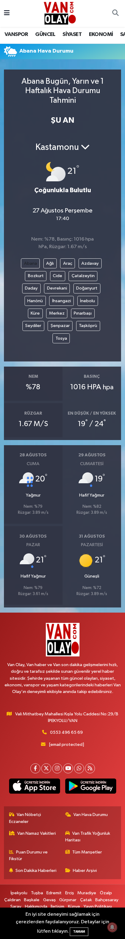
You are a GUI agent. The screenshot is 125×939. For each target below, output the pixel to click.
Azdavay (90, 263)
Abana (30, 263)
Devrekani (57, 288)
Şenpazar (60, 325)
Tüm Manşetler (87, 852)
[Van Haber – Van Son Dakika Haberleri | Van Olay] (59, 13)
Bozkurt (36, 276)
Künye (74, 906)
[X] (46, 768)
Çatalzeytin (83, 276)
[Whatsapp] (79, 768)
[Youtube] (68, 768)
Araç (67, 263)
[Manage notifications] (112, 927)
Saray (15, 906)
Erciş (69, 893)
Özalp (106, 893)
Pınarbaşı (83, 313)
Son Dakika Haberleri (35, 870)
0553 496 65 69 (66, 732)
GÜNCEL (45, 34)
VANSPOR (16, 34)
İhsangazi (61, 301)
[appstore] (34, 787)
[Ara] (115, 14)
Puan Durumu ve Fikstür (28, 855)
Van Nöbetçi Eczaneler (25, 818)
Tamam (79, 931)
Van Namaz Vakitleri (36, 833)
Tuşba (37, 893)
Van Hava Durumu (90, 814)
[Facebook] (35, 768)
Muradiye (86, 893)
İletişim (57, 906)
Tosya (61, 338)
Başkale (31, 900)
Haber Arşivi (85, 870)
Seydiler (33, 325)
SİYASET (72, 34)
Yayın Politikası (97, 906)
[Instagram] (57, 768)
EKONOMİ (101, 34)
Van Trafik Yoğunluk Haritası (87, 836)
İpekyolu (19, 893)
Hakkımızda (36, 906)
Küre (35, 313)
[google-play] (90, 787)
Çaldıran (12, 900)
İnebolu (87, 301)
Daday (31, 288)
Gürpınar (67, 900)
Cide (57, 276)
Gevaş (49, 900)
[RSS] (90, 768)
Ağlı (50, 263)
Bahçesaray (106, 900)
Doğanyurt (86, 288)
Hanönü (35, 301)
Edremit (54, 893)
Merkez (57, 313)
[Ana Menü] (7, 13)
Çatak (86, 900)
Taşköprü (88, 325)
